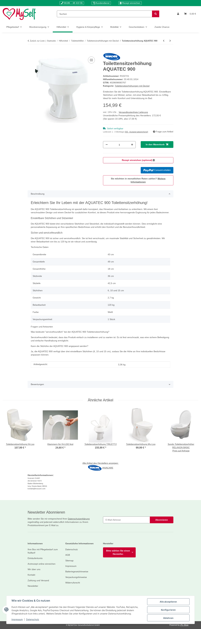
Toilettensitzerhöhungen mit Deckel (132, 86)
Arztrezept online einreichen (41, 564)
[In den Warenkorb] (30, 51)
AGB (67, 555)
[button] (178, 13)
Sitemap (69, 560)
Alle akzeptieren (168, 601)
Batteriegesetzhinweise (76, 571)
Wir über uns (34, 569)
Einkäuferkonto (35, 558)
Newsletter (33, 586)
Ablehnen (168, 618)
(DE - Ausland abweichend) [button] (136, 132)
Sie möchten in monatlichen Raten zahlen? (138, 180)
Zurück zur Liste (37, 41)
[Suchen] (155, 13)
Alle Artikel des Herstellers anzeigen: (100, 463)
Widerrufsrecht (72, 582)
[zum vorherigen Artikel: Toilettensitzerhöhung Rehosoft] (163, 40)
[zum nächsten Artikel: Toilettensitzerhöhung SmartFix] (170, 40)
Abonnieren (161, 520)
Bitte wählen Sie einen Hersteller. (118, 552)
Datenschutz (32, 619)
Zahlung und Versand (38, 580)
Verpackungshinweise (76, 577)
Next (193, 432)
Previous (7, 432)
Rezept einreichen (131, 3)
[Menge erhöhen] (132, 144)
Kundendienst (102, 3)
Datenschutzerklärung (79, 518)
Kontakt (31, 575)
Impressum (17, 619)
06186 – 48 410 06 (73, 3)
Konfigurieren (168, 609)
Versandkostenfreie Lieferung (133, 112)
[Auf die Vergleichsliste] (91, 60)
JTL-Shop (184, 625)
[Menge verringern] (106, 144)
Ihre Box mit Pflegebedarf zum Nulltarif (43, 551)
